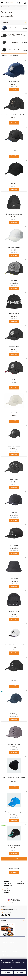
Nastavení (13, 968)
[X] (2, 915)
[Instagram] (6, 915)
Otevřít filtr (14, 22)
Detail (14, 90)
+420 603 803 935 (7, 912)
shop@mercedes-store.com (10, 909)
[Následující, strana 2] (14, 864)
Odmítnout (7, 972)
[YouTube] (9, 915)
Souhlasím (20, 972)
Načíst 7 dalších (14, 859)
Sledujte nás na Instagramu (14, 903)
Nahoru (15, 872)
